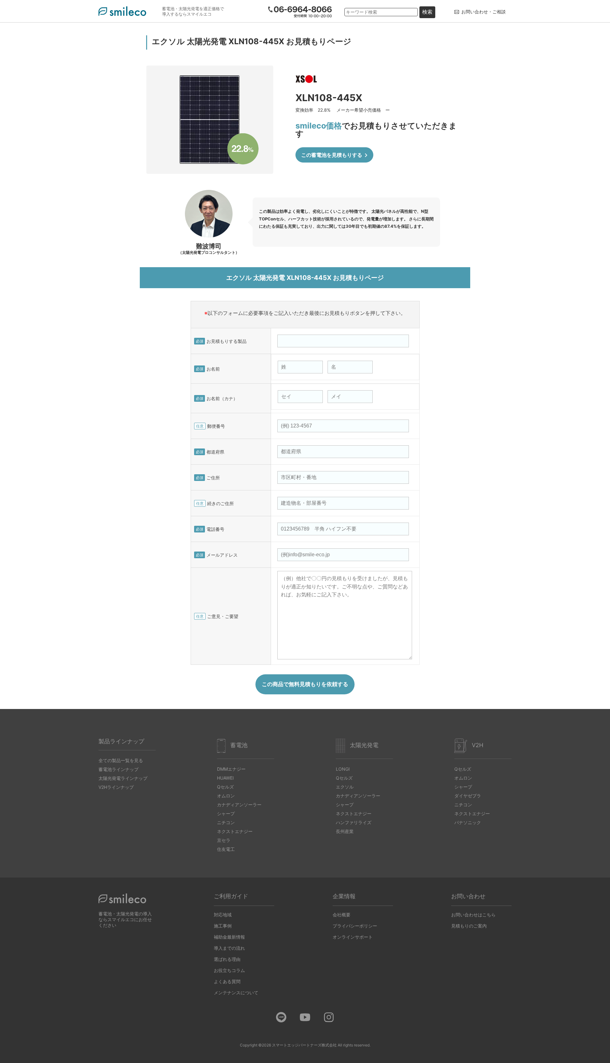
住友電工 (226, 849)
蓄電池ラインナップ (118, 769)
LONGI (343, 769)
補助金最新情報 (229, 937)
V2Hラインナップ (116, 787)
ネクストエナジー (235, 831)
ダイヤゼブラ (467, 795)
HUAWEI (225, 778)
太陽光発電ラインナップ (122, 778)
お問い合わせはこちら (473, 914)
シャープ (226, 813)
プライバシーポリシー (355, 925)
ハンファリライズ (353, 822)
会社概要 (341, 914)
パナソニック (467, 822)
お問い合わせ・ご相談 (483, 11)
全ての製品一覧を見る (120, 760)
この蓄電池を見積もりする (335, 155)
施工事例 (223, 925)
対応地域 (223, 914)
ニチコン (226, 822)
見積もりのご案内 (469, 925)
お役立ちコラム (229, 970)
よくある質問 (227, 981)
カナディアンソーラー (239, 804)
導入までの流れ (229, 948)
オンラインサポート (353, 937)
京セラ (223, 840)
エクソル (345, 786)
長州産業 (345, 831)
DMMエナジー (231, 769)
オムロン (226, 795)
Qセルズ (225, 786)
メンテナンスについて (236, 992)
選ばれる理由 (227, 959)
